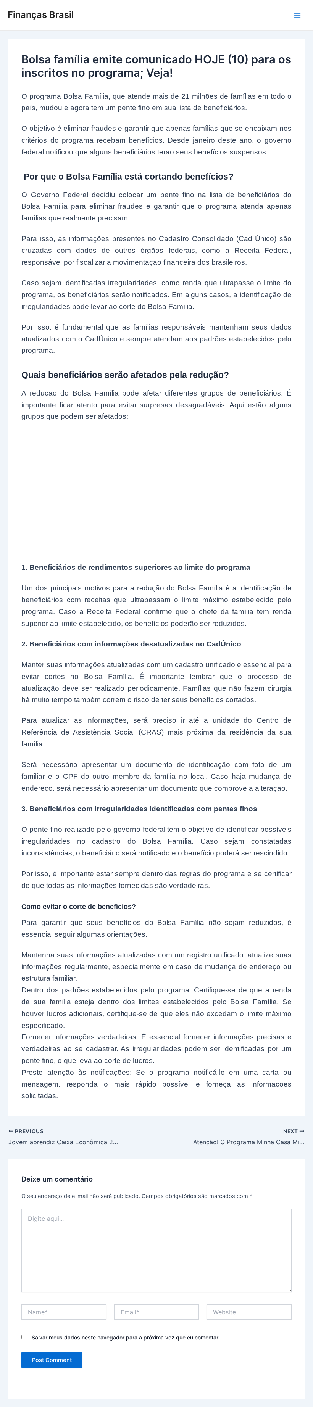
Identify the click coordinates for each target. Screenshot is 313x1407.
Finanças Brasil (41, 14)
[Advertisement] (156, 487)
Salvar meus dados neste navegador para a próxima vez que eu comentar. (125, 1337)
